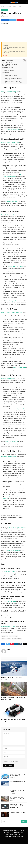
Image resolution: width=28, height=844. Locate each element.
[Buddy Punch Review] (14, 31)
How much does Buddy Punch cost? (12, 77)
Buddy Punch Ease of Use (9, 69)
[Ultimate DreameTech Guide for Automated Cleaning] (14, 711)
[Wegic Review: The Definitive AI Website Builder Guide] (5, 776)
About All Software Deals (10, 830)
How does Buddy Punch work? (10, 64)
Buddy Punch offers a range (8, 626)
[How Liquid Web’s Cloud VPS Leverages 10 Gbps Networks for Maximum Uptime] (5, 806)
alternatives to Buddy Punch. (8, 456)
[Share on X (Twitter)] (12, 20)
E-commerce (4, 9)
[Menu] (2, 2)
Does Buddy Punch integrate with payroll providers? (13, 79)
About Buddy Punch (7, 62)
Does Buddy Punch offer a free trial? (12, 81)
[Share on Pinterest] (20, 20)
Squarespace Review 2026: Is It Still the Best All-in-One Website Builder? (17, 790)
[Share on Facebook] (5, 20)
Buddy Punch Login (13, 636)
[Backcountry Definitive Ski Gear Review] (14, 668)
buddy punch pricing (6, 638)
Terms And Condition (10, 836)
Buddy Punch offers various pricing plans (11, 312)
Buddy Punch (5, 636)
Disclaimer (20, 836)
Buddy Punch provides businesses (14, 301)
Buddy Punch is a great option (12, 550)
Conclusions (6, 72)
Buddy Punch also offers (19, 367)
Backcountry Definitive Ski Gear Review (11, 677)
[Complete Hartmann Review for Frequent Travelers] (5, 814)
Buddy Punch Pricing (8, 67)
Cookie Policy (9, 834)
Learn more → (5, 55)
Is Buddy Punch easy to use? (11, 75)
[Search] (26, 2)
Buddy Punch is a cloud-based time (10, 91)
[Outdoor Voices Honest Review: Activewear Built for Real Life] (14, 689)
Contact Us (21, 830)
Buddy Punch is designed (12, 129)
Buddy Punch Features (8, 65)
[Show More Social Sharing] (25, 20)
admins (6, 16)
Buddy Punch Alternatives (9, 70)
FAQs (4, 74)
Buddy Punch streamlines (11, 201)
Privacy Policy (7, 832)
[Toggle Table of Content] (23, 60)
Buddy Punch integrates (10, 601)
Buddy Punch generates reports (16, 266)
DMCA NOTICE (17, 834)
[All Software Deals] (14, 2)
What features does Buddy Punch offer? (13, 82)
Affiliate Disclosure (17, 832)
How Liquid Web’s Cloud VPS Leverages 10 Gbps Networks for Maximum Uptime (17, 806)
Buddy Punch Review (16, 638)
